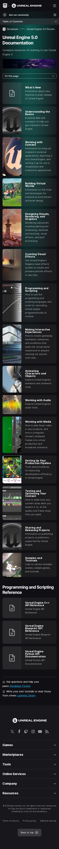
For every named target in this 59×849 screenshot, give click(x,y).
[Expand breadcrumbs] (22, 29)
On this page (12, 76)
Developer (13, 29)
